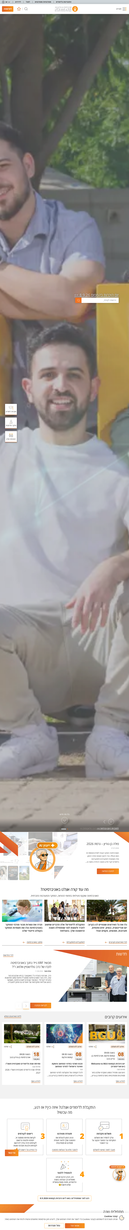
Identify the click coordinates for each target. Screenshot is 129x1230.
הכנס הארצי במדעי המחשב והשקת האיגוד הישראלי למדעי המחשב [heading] (67, 1065)
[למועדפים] (18, 8)
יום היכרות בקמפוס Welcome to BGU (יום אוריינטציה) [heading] (108, 1065)
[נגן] (111, 822)
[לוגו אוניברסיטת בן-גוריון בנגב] (66, 9)
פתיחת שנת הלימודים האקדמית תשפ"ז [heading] (23, 1064)
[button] (121, 8)
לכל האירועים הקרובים (118, 942)
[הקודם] (118, 822)
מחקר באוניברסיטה (34, 942)
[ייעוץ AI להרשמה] (119, 1174)
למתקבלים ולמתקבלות (76, 942)
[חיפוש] (26, 9)
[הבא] (104, 822)
